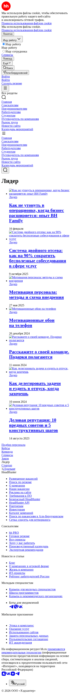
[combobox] (17, 683)
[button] (6, 76)
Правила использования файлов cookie (27, 30)
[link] (8, 67)
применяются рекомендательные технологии (33, 650)
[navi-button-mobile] (5, 88)
